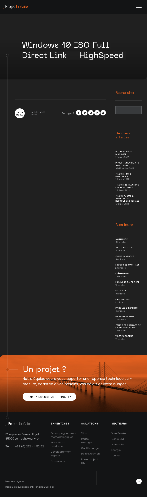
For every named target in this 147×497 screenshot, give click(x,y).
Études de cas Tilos (127, 264)
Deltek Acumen (90, 453)
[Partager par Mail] (103, 112)
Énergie (116, 450)
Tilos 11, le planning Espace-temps (127, 186)
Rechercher (125, 93)
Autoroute (117, 444)
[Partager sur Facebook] (78, 112)
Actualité (121, 239)
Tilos (84, 433)
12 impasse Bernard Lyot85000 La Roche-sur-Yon (22, 436)
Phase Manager (125, 316)
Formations (58, 461)
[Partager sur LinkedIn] (97, 112)
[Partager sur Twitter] (84, 112)
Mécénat (120, 290)
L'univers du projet (127, 282)
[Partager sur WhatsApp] (91, 112)
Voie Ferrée (118, 433)
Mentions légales (14, 481)
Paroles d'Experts (126, 308)
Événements (122, 273)
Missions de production (58, 444)
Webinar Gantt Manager (124, 153)
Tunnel (115, 455)
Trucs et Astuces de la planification (128, 326)
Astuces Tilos (124, 247)
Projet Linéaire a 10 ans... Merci (127, 164)
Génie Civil (117, 439)
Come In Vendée (124, 256)
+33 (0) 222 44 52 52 (29, 446)
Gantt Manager (90, 448)
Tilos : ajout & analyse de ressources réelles (127, 198)
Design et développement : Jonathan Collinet (29, 486)
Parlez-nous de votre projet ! (49, 397)
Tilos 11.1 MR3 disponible (123, 175)
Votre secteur (124, 336)
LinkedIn (139, 481)
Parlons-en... (123, 299)
